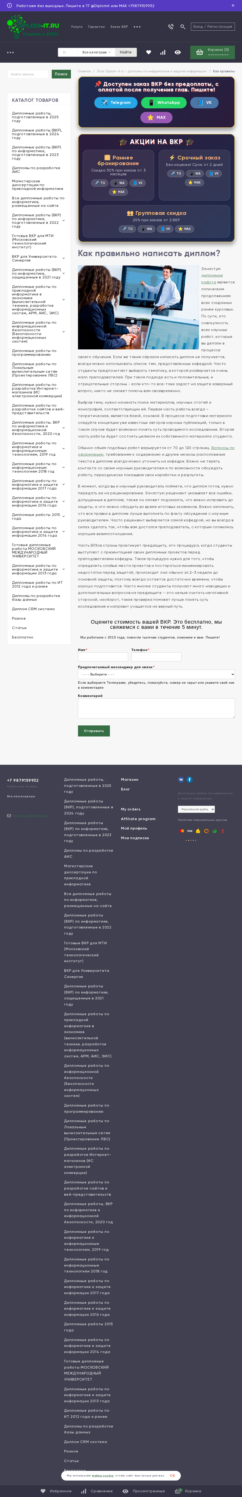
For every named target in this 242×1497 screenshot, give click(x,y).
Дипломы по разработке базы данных (36, 597)
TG (99, 183)
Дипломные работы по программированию (34, 352)
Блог (125, 789)
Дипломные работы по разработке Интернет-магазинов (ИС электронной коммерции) (37, 390)
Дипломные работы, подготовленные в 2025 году (35, 117)
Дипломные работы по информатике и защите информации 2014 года (35, 532)
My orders (131, 809)
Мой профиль (134, 828)
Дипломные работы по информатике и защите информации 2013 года (35, 569)
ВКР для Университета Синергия (34, 258)
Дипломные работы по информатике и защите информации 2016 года (35, 501)
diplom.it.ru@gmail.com (30, 815)
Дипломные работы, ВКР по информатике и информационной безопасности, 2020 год (36, 428)
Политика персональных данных (202, 820)
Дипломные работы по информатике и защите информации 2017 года (35, 485)
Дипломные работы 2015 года (36, 516)
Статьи (19, 628)
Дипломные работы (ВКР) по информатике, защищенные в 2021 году (36, 273)
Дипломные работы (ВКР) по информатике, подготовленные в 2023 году (36, 153)
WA (118, 183)
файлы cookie (102, 1475)
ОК (172, 1476)
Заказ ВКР (119, 27)
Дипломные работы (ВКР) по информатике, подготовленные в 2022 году (36, 221)
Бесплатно (23, 637)
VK (204, 102)
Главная (84, 71)
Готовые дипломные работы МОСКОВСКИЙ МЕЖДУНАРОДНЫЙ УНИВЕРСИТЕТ (34, 550)
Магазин (129, 779)
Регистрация (219, 26)
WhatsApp (164, 102)
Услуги (77, 27)
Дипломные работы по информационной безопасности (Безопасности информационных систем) (34, 332)
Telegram (116, 102)
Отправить (94, 731)
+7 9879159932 (23, 780)
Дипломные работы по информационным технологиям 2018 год (34, 468)
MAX (156, 117)
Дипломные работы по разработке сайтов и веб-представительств (38, 409)
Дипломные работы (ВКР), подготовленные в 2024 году (37, 134)
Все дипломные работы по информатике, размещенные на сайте (38, 202)
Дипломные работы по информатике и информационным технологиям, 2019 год (34, 449)
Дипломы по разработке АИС (36, 170)
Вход (198, 26)
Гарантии (96, 27)
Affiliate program (138, 819)
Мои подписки (135, 838)
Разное (19, 618)
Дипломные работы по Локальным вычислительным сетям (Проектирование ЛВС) (34, 369)
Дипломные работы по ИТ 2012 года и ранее (37, 584)
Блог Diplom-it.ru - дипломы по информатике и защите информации (152, 71)
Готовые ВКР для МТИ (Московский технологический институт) (32, 241)
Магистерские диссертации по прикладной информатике (38, 185)
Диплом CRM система (33, 609)
